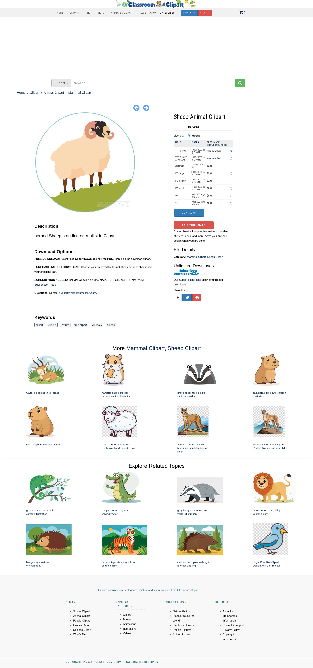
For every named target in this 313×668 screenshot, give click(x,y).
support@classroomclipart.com (77, 292)
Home (60, 12)
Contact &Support (233, 625)
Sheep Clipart (215, 256)
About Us (228, 611)
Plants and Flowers (184, 625)
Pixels (195, 142)
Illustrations (129, 628)
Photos (127, 619)
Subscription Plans (190, 279)
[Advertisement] (156, 46)
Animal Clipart (54, 92)
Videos (127, 633)
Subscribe (189, 13)
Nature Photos (181, 611)
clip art (52, 324)
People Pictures (182, 629)
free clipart (80, 324)
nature (65, 324)
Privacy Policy (231, 629)
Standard (196, 136)
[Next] (146, 107)
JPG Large (179, 173)
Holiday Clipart (81, 625)
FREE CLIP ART (181, 151)
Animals (97, 324)
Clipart (75, 12)
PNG (88, 12)
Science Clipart (82, 629)
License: (179, 135)
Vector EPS (179, 166)
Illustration (148, 12)
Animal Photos (181, 634)
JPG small (179, 188)
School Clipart (81, 611)
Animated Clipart (122, 12)
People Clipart (81, 620)
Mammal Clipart (79, 92)
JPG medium (180, 181)
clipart (39, 324)
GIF (176, 203)
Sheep (111, 324)
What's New (80, 634)
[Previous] (136, 107)
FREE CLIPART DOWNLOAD (181, 158)
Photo (101, 12)
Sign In (205, 13)
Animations (129, 624)
